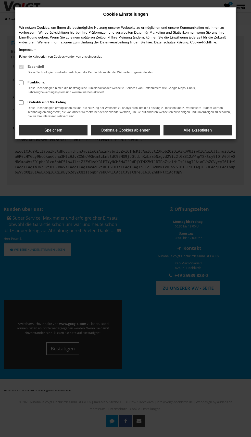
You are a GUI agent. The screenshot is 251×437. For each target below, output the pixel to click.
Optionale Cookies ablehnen (126, 130)
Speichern (53, 130)
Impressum (28, 50)
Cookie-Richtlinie (203, 42)
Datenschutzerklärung (171, 42)
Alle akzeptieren (198, 130)
